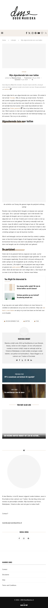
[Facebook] (26, 33)
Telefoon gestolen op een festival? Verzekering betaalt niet (28, 296)
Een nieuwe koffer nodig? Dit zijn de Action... (22, 435)
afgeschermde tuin (12, 321)
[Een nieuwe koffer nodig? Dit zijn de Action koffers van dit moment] (10, 287)
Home (4, 40)
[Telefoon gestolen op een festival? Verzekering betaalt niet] (10, 296)
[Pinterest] (36, 33)
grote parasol (16, 267)
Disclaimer (5, 575)
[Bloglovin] (42, 33)
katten (27, 321)
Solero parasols (15, 108)
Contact (4, 569)
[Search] (46, 33)
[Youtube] (39, 33)
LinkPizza (6, 89)
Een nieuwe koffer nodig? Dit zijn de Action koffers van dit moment (28, 287)
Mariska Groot (16, 78)
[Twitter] (29, 33)
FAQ (3, 580)
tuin (37, 321)
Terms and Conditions (9, 585)
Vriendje (12, 98)
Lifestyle (13, 40)
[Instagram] (32, 33)
